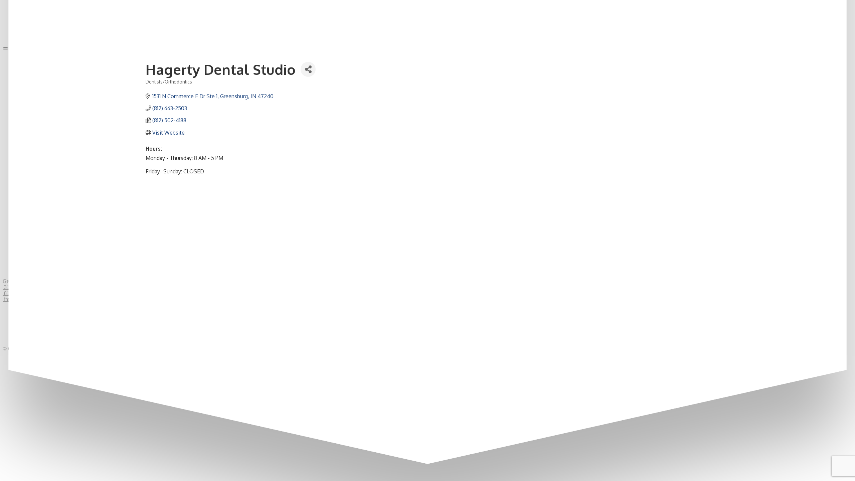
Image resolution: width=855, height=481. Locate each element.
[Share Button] (308, 69)
